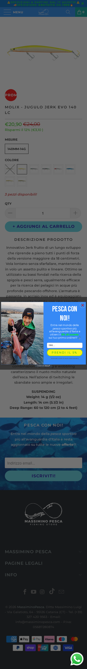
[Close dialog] (82, 305)
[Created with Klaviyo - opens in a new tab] (43, 366)
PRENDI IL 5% (65, 352)
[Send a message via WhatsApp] (77, 659)
